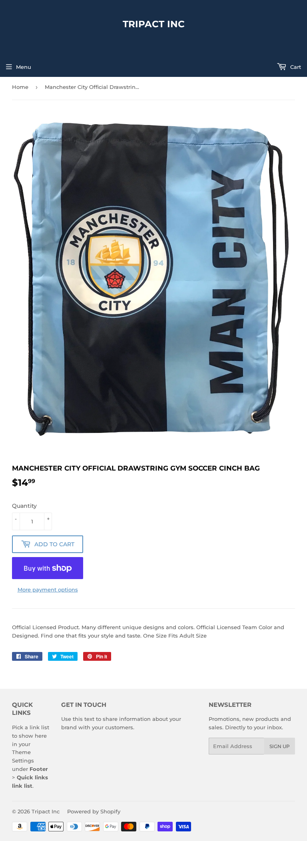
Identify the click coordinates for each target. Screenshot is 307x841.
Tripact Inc (154, 24)
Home (20, 87)
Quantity (24, 505)
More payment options (48, 589)
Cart (295, 67)
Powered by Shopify (93, 811)
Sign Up (279, 746)
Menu (23, 67)
